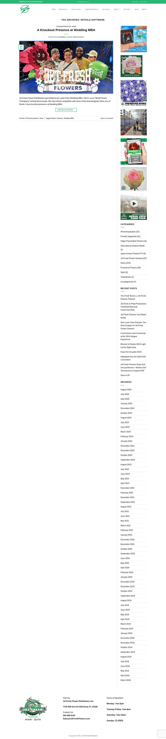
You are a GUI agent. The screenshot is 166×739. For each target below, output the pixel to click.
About (116, 9)
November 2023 (127, 450)
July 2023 (125, 469)
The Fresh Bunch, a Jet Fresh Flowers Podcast (133, 297)
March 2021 (126, 525)
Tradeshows (126, 277)
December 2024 (127, 408)
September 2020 (128, 554)
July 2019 (125, 605)
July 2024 (125, 422)
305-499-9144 (69, 715)
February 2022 (127, 493)
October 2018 (126, 647)
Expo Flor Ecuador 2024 (131, 352)
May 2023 (125, 479)
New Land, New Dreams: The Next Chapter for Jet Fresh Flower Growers (133, 325)
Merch (144, 9)
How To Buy (75, 9)
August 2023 (126, 465)
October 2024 (126, 413)
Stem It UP (125, 375)
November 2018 (127, 643)
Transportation (91, 9)
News (74, 26)
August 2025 (126, 390)
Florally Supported (128, 236)
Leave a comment (106, 118)
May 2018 (125, 671)
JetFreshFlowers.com (83, 1)
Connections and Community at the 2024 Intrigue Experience (133, 336)
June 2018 (125, 666)
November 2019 (127, 586)
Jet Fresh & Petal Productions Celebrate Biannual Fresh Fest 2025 (133, 307)
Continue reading (66, 110)
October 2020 (126, 549)
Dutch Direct (143, 1)
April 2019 (125, 619)
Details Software (57, 118)
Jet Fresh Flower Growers (132, 258)
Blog (137, 9)
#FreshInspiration (63, 26)
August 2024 (126, 418)
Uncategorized (127, 282)
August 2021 (126, 507)
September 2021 (128, 502)
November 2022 (127, 488)
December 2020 (127, 540)
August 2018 (126, 657)
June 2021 (125, 516)
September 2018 (128, 652)
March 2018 (126, 680)
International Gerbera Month (133, 246)
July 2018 (125, 661)
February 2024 (127, 436)
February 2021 (127, 530)
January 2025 (126, 404)
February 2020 (127, 572)
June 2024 (125, 427)
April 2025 (125, 399)
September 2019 (128, 596)
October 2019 (126, 591)
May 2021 (125, 521)
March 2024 (126, 432)
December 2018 (127, 638)
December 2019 (127, 582)
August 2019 (126, 600)
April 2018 (125, 676)
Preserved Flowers (129, 268)
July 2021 (125, 511)
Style (123, 272)
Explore (127, 9)
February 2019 (127, 629)
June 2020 (125, 558)
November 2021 (127, 497)
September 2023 (128, 460)
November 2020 (127, 544)
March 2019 (126, 624)
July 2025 (125, 394)
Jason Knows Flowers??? (132, 254)
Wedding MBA (69, 118)
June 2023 (125, 474)
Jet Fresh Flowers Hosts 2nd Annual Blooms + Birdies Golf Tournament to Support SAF (133, 367)
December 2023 (127, 446)
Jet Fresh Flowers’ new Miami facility (133, 316)
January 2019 (126, 633)
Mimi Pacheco (78, 37)
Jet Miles (105, 9)
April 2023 (125, 483)
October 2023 (126, 455)
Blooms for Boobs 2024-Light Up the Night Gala (133, 345)
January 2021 (126, 535)
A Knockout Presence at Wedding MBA (66, 30)
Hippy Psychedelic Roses (132, 241)
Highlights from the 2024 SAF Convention (133, 358)
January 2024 (126, 441)
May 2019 (125, 615)
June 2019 (125, 610)
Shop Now (135, 1)
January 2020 (126, 577)
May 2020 (125, 563)
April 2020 (125, 568)
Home (54, 9)
